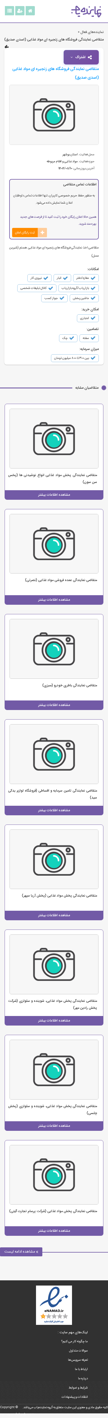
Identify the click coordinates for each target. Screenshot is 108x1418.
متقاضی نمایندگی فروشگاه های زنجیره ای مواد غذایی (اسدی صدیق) (54, 39)
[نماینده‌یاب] (86, 11)
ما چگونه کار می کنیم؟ (74, 1341)
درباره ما (83, 1378)
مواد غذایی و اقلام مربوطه (62, 161)
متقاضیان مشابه (86, 387)
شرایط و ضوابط (78, 1387)
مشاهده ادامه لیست (20, 1252)
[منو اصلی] (9, 10)
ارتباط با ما (81, 1369)
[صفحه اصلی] (30, 10)
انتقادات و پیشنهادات (75, 1397)
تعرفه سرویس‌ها (78, 1360)
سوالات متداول (78, 1350)
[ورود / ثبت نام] (19, 10)
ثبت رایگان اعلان (25, 232)
